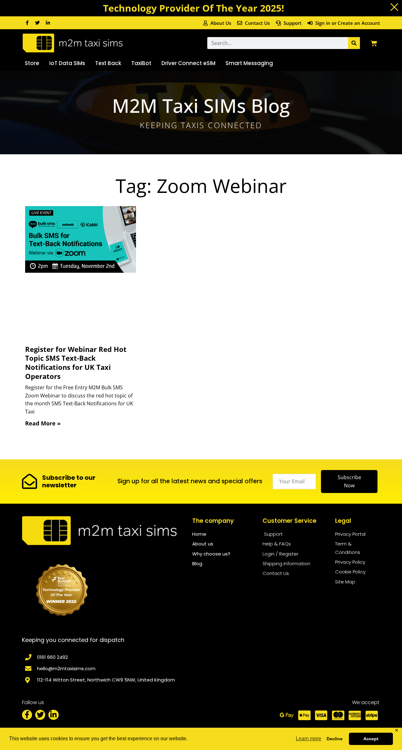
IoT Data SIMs (67, 63)
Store (32, 63)
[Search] (354, 43)
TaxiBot (141, 63)
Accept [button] (370, 738)
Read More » (43, 423)
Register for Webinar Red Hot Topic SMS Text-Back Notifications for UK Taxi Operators (76, 362)
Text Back (108, 63)
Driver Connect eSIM (188, 63)
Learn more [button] (308, 738)
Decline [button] (335, 738)
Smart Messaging (249, 63)
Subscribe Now (349, 481)
